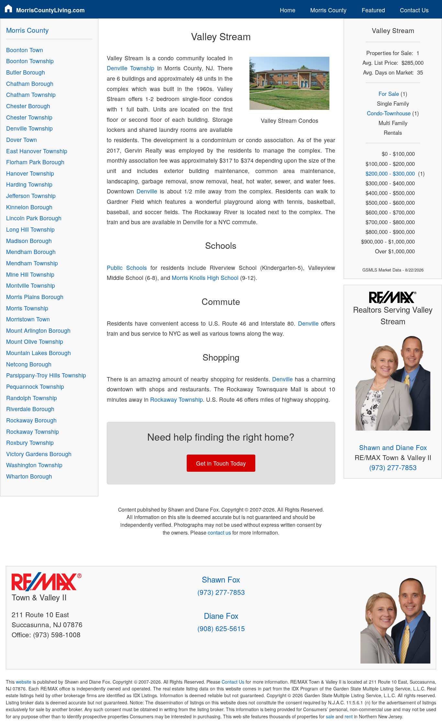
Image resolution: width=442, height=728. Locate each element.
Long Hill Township (30, 229)
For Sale (389, 94)
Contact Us (414, 10)
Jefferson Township (31, 195)
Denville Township (130, 68)
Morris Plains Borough (34, 297)
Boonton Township (30, 61)
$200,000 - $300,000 (390, 173)
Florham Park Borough (35, 162)
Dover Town (21, 139)
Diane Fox (221, 615)
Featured (373, 10)
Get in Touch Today (221, 463)
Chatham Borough (29, 83)
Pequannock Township (35, 386)
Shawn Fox (221, 579)
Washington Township (34, 465)
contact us (219, 532)
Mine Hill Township (30, 274)
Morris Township (27, 308)
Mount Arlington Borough (38, 330)
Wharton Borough (29, 476)
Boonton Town (24, 50)
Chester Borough (28, 106)
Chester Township (29, 117)
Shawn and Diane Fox (393, 447)
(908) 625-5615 (221, 628)
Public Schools (127, 267)
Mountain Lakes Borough (38, 353)
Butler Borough (25, 72)
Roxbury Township (30, 442)
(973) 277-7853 (393, 467)
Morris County (328, 10)
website (23, 681)
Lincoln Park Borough (33, 218)
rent (349, 716)
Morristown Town (28, 319)
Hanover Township (30, 173)
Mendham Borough (31, 252)
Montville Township (30, 285)
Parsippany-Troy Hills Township (46, 375)
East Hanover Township (36, 151)
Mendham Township (32, 263)
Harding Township (29, 184)
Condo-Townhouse (389, 113)
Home (287, 10)
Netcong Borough (28, 364)
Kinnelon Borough (29, 207)
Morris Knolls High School (205, 277)
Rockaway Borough (31, 420)
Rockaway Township (176, 399)
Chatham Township (31, 94)
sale (330, 716)
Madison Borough (29, 241)
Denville (147, 191)
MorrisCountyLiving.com (50, 10)
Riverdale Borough (30, 409)
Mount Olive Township (34, 341)
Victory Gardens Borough (39, 454)
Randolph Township (31, 398)
